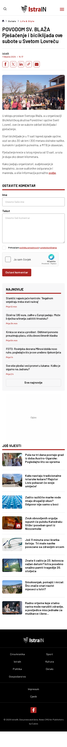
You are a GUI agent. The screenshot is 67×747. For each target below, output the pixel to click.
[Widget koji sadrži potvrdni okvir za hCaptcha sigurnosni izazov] (30, 259)
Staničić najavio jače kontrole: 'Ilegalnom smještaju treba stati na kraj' (29, 300)
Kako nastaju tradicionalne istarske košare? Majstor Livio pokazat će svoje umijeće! (43, 481)
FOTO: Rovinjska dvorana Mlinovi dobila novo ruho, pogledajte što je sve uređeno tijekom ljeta (33, 350)
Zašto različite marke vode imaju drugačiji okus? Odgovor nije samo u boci (43, 500)
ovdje (52, 173)
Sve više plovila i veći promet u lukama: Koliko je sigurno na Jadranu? (33, 367)
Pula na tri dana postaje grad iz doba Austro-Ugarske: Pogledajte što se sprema (44, 458)
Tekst (6, 211)
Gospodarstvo (17, 676)
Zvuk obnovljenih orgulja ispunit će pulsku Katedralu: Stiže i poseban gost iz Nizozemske (44, 523)
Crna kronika (17, 654)
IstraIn (17, 661)
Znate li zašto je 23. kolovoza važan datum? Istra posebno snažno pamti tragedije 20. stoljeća (44, 566)
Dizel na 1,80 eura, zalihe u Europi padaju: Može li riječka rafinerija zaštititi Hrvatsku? (33, 316)
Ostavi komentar (16, 272)
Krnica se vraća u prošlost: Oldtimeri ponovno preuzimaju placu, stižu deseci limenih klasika (32, 333)
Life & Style (27, 21)
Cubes (35, 723)
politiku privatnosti (29, 247)
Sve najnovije (33, 382)
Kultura (49, 661)
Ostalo (12, 21)
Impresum (33, 689)
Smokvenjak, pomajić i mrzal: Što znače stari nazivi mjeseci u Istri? (44, 585)
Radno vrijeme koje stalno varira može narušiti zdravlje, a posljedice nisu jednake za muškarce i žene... (44, 608)
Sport (49, 654)
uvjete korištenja (48, 247)
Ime (4, 195)
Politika (17, 669)
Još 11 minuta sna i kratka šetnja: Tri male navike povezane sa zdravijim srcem (44, 543)
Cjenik (33, 696)
